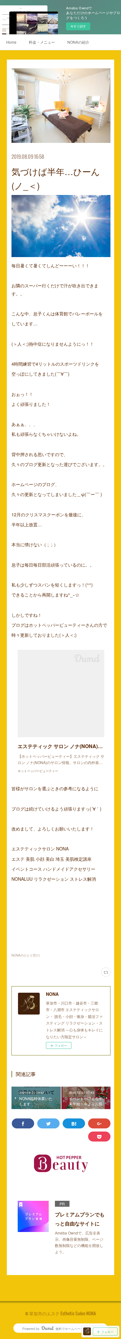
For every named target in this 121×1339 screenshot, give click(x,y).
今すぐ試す (78, 26)
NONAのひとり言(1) (25, 955)
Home (11, 42)
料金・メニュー (42, 42)
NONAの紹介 (78, 42)
